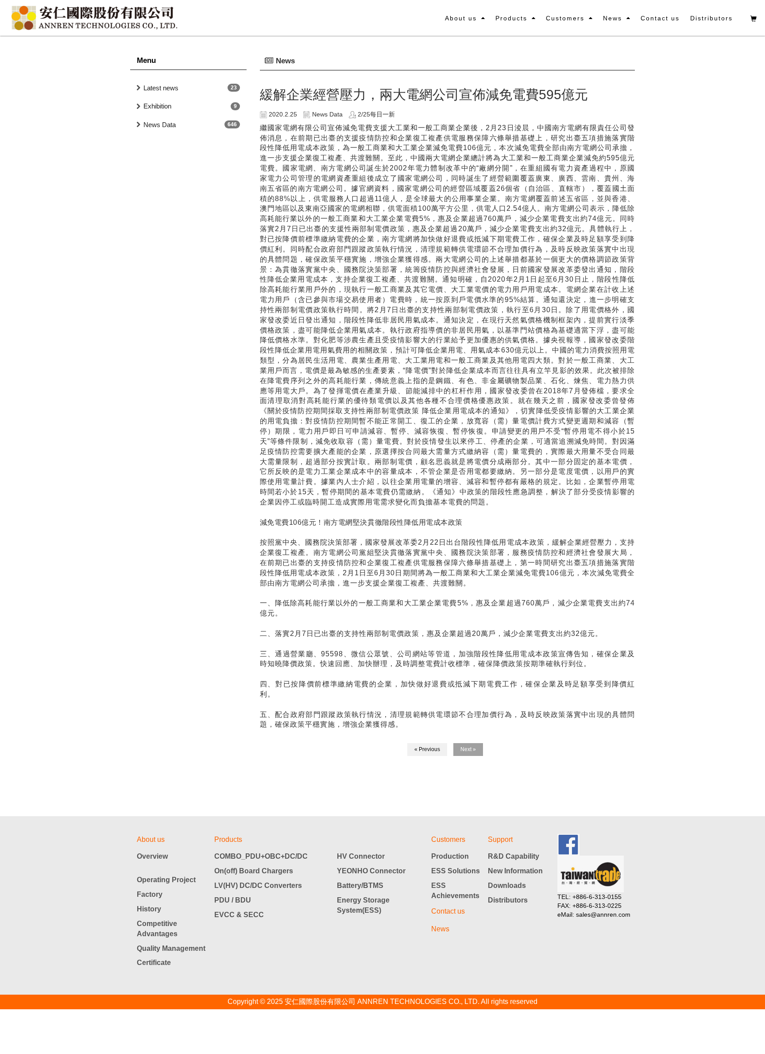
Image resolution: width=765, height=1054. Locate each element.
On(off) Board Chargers (253, 871)
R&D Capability (513, 856)
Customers (565, 18)
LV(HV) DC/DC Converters (258, 885)
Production (450, 856)
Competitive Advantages (157, 929)
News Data (159, 124)
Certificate (154, 962)
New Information (515, 871)
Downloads (507, 885)
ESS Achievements (455, 890)
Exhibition (157, 106)
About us (461, 18)
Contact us (660, 18)
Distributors (711, 18)
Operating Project (166, 880)
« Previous (427, 749)
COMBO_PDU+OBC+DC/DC (261, 856)
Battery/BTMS (360, 885)
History (149, 909)
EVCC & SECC (239, 914)
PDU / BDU (232, 900)
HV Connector (361, 856)
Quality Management (171, 948)
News (612, 18)
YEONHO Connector (371, 871)
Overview (152, 856)
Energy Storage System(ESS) (363, 905)
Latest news (160, 88)
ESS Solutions (455, 871)
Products (511, 18)
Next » (468, 749)
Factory (149, 894)
